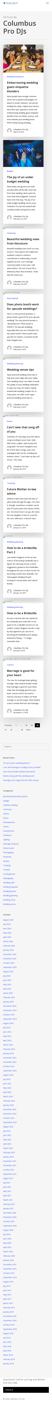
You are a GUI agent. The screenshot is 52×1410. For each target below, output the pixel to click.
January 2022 (8, 1157)
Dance (9, 421)
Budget (10, 171)
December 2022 (9, 1109)
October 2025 (8, 963)
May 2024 (7, 1036)
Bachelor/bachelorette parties (15, 796)
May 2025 (7, 984)
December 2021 (9, 1161)
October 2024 (8, 1014)
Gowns (6, 826)
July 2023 (6, 1079)
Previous (8, 725)
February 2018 (9, 1359)
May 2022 (7, 1139)
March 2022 (8, 1148)
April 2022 (7, 1144)
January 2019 (8, 1312)
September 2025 (10, 967)
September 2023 (10, 1070)
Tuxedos (6, 869)
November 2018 (9, 1320)
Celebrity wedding (10, 805)
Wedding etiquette (15, 76)
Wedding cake (9, 882)
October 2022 (8, 1118)
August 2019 (8, 1282)
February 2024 (9, 1049)
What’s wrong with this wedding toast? (18, 776)
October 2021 (8, 1169)
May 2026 (7, 933)
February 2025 (9, 997)
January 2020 (8, 1260)
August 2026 (8, 920)
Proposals (7, 857)
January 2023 (8, 1105)
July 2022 (6, 1131)
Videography (8, 878)
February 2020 (9, 1256)
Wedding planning (15, 363)
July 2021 (6, 1182)
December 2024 (9, 1006)
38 (26, 725)
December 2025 (9, 954)
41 (6, 730)
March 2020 (8, 1251)
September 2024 (10, 1019)
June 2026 (7, 928)
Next (28, 730)
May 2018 (7, 1346)
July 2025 (6, 976)
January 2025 (8, 1001)
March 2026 (8, 941)
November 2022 (9, 1113)
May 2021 (7, 1191)
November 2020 (9, 1217)
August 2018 (8, 1333)
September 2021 (10, 1174)
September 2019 (10, 1277)
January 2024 (8, 1053)
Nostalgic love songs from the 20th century (21, 780)
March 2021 (8, 1200)
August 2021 (8, 1178)
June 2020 (7, 1238)
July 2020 (6, 1234)
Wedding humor (9, 891)
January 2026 (8, 950)
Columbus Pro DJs (20, 129)
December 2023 (9, 1057)
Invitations (7, 835)
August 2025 (8, 971)
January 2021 (8, 1208)
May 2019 (7, 1294)
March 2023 (8, 1096)
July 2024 (6, 1027)
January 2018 (8, 1363)
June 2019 (7, 1290)
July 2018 (6, 1338)
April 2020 (7, 1247)
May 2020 (7, 1243)
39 (32, 725)
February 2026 (9, 945)
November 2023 (9, 1062)
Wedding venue (9, 904)
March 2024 (8, 1045)
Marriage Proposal (10, 844)
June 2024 (7, 1032)
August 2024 (8, 1023)
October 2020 (8, 1221)
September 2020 (10, 1226)
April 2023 (7, 1092)
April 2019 (7, 1299)
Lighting (6, 839)
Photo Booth (12, 298)
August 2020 (8, 1230)
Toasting (11, 483)
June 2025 (7, 980)
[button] (47, 3)
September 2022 (10, 1122)
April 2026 (7, 937)
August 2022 (8, 1126)
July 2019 (6, 1286)
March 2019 (8, 1303)
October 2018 (8, 1325)
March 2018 (8, 1355)
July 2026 (6, 924)
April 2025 (7, 989)
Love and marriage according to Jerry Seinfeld (21, 767)
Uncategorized (9, 874)
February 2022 (9, 1152)
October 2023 (8, 1066)
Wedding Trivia (9, 900)
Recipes (6, 861)
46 (22, 730)
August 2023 (8, 1075)
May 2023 (7, 1088)
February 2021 (9, 1204)
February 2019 (9, 1307)
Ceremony (11, 233)
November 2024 (9, 1010)
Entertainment (9, 822)
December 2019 (9, 1264)
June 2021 (7, 1187)
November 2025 (9, 958)
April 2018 (7, 1350)
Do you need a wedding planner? (16, 763)
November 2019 (9, 1269)
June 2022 (7, 1135)
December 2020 (9, 1213)
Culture (10, 665)
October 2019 (8, 1273)
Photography (8, 852)
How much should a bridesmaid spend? (19, 771)
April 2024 (7, 1040)
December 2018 (9, 1316)
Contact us (9, 1390)
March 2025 (8, 993)
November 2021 (9, 1165)
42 (11, 730)
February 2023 (9, 1101)
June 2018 (7, 1342)
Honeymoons (8, 831)
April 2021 (7, 1195)
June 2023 (7, 1083)
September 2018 (10, 1329)
